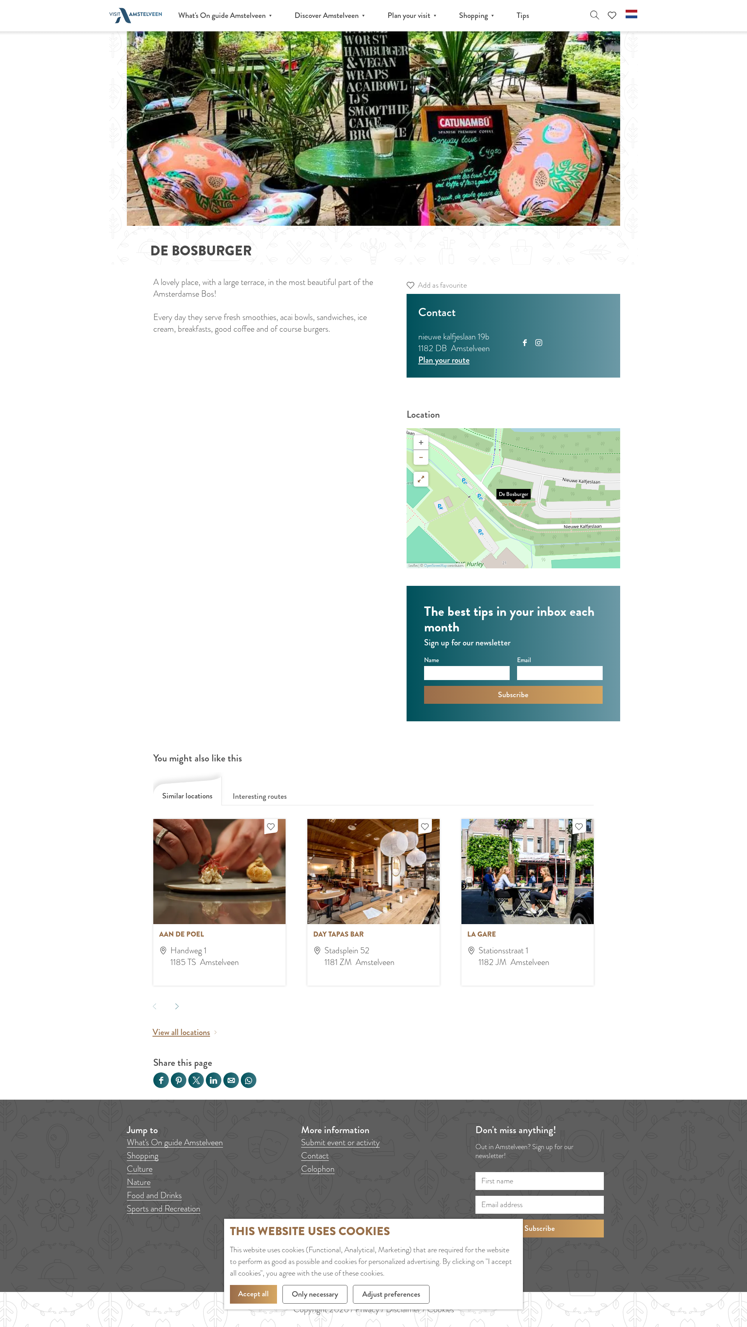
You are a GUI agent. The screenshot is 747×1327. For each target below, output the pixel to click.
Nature (139, 1182)
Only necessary (315, 1294)
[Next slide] (177, 1006)
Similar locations (187, 795)
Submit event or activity (340, 1142)
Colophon (318, 1168)
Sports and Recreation (163, 1208)
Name (431, 660)
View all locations (181, 1032)
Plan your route (444, 359)
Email (524, 660)
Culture (140, 1168)
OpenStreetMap (435, 565)
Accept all (253, 1293)
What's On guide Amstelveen (175, 1142)
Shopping (142, 1155)
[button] (513, 498)
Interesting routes (260, 796)
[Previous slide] (154, 1006)
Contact (315, 1155)
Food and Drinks (154, 1195)
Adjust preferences (391, 1294)
